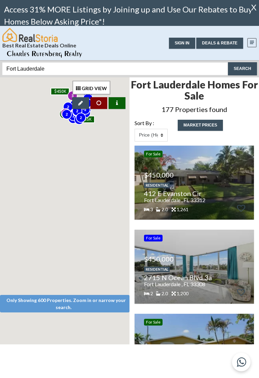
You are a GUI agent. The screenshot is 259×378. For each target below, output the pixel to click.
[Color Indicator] (117, 103)
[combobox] (115, 68)
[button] (182, 43)
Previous (139, 182)
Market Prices (200, 125)
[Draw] (80, 103)
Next (247, 182)
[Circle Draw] (98, 103)
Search (242, 68)
